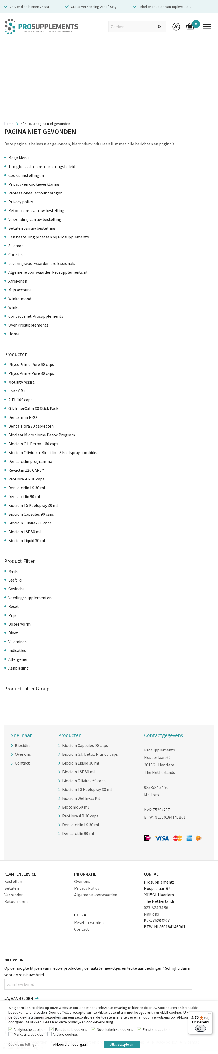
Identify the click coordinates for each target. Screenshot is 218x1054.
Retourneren (16, 901)
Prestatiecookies (156, 1029)
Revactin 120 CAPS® (26, 470)
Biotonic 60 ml (75, 807)
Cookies (15, 254)
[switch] (200, 1028)
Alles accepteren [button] (121, 1044)
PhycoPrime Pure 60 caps (31, 364)
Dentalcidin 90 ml (24, 496)
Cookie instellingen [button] (23, 1044)
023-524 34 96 (156, 787)
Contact (22, 763)
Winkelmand (19, 298)
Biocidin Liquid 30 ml (26, 540)
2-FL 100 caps (20, 399)
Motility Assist (21, 382)
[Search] (156, 27)
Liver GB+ (17, 390)
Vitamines (17, 641)
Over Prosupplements (28, 325)
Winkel (14, 307)
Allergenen (18, 659)
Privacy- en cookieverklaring (34, 184)
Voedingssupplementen (30, 597)
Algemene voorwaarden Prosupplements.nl (47, 272)
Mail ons (151, 794)
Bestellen (13, 881)
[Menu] (209, 1014)
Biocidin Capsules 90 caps (31, 514)
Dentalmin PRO (22, 417)
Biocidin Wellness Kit (81, 798)
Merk (12, 571)
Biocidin (22, 745)
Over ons (23, 754)
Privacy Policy (86, 888)
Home (9, 123)
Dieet (13, 632)
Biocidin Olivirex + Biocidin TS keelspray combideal (54, 452)
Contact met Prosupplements (35, 316)
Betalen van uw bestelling (32, 228)
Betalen (11, 888)
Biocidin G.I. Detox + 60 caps (33, 443)
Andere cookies (65, 1034)
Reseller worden (89, 922)
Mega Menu (18, 157)
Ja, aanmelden (18, 998)
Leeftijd (15, 580)
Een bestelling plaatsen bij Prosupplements (48, 237)
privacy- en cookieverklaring (90, 1022)
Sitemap (16, 245)
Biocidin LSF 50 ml (24, 531)
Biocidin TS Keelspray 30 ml (33, 505)
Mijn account (19, 289)
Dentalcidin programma (30, 461)
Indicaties (17, 650)
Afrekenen (17, 281)
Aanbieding (18, 668)
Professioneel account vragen (35, 193)
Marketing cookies (28, 1034)
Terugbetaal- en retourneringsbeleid (41, 166)
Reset (13, 606)
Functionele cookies (71, 1029)
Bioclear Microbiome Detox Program (41, 434)
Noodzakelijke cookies (115, 1029)
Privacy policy (20, 201)
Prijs (12, 615)
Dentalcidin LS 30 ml (26, 487)
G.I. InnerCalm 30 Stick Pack (33, 408)
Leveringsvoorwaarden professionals (41, 263)
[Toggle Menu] (207, 26)
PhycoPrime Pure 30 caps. (31, 373)
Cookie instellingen (26, 175)
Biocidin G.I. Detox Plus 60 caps (90, 754)
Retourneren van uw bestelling (36, 210)
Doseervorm (19, 624)
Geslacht (16, 588)
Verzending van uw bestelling (34, 219)
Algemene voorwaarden (95, 894)
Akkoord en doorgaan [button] (70, 1044)
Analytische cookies (29, 1029)
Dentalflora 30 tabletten (31, 426)
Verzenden (13, 894)
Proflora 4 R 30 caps (26, 479)
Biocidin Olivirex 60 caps (30, 523)
